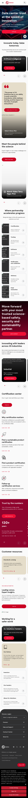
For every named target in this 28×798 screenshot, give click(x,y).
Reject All (13, 791)
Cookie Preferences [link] (6, 760)
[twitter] (17, 747)
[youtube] (23, 747)
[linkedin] (13, 747)
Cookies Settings (14, 787)
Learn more (9, 783)
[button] (2, 2)
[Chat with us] (21, 765)
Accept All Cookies (14, 794)
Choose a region (6, 714)
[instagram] (20, 747)
